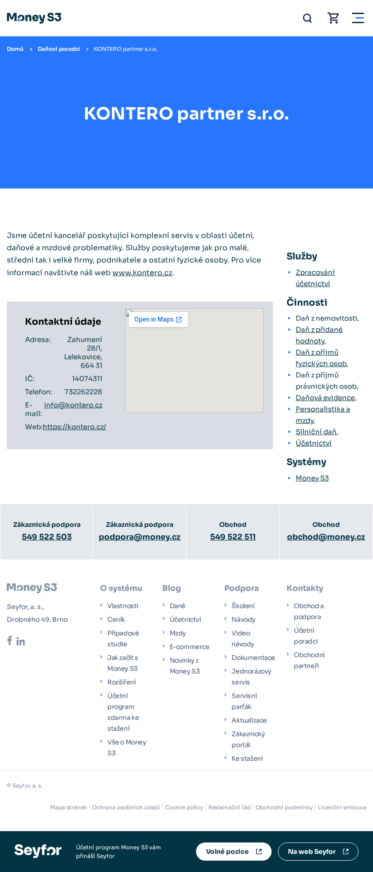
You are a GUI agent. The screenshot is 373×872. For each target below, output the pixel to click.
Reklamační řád (229, 807)
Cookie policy (184, 807)
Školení (243, 606)
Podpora (241, 588)
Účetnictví (314, 443)
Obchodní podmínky (284, 807)
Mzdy (178, 633)
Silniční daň (316, 431)
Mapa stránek (68, 807)
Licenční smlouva (342, 807)
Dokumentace (253, 658)
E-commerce (190, 647)
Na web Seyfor (312, 851)
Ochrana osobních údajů (126, 807)
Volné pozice (227, 851)
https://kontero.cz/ (74, 426)
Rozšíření (121, 682)
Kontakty (305, 588)
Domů (15, 48)
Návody (244, 619)
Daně (178, 606)
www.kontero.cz (142, 272)
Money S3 (312, 478)
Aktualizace (249, 720)
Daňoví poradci (59, 48)
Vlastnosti (122, 606)
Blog (171, 588)
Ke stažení (247, 758)
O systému (121, 588)
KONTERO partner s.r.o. (125, 48)
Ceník (116, 619)
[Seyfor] (38, 851)
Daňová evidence (325, 397)
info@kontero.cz (73, 405)
